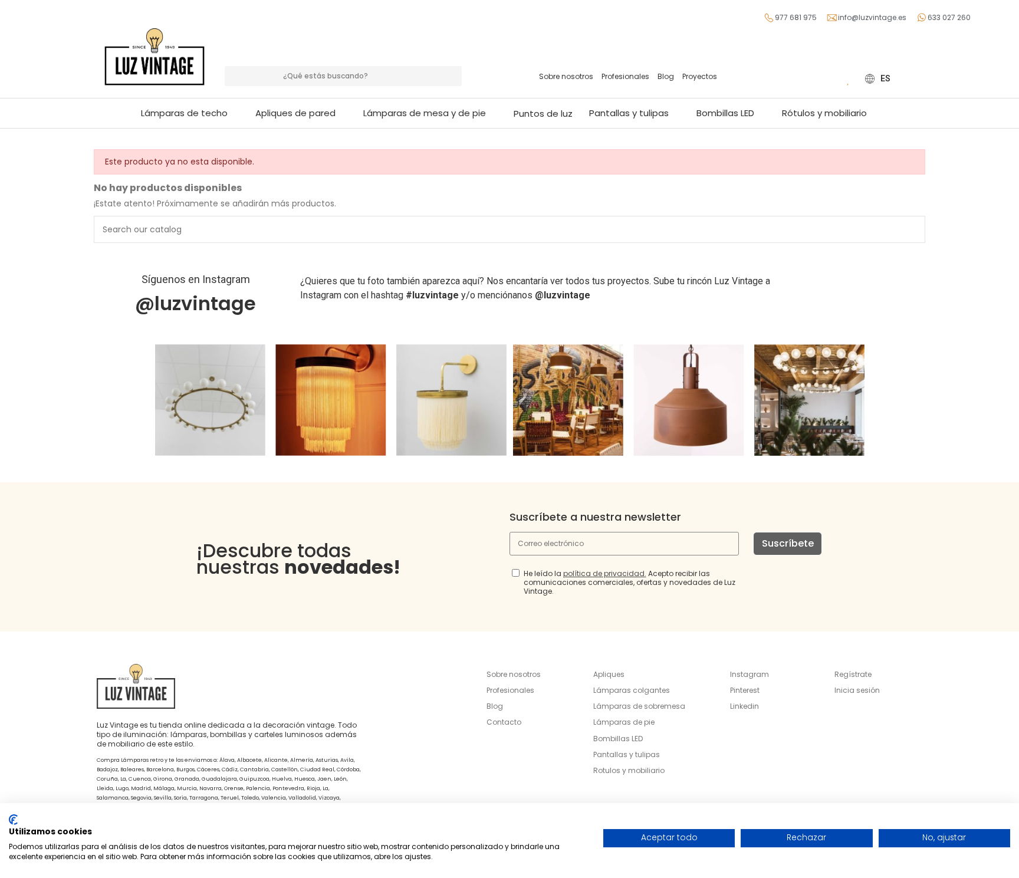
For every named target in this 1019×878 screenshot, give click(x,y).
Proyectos (699, 76)
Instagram (749, 674)
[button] (430, 113)
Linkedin (744, 706)
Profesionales (625, 76)
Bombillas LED (618, 739)
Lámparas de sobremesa (639, 706)
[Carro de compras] (830, 78)
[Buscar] (452, 76)
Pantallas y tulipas (626, 754)
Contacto (504, 722)
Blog (666, 76)
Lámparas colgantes (631, 690)
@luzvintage (195, 303)
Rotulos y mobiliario (629, 770)
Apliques (608, 674)
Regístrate (853, 674)
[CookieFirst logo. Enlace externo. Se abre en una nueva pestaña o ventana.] (13, 819)
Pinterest (745, 690)
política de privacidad (604, 573)
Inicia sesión (857, 690)
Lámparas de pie (624, 722)
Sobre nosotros (566, 76)
